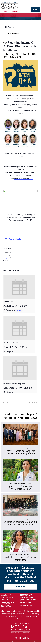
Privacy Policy (31, 641)
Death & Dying (7, 402)
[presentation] (19, 287)
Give (35, 10)
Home (5, 15)
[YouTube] (24, 638)
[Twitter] (17, 638)
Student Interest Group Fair (14, 383)
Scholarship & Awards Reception (30, 402)
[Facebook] (13, 638)
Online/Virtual (7, 263)
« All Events (8, 27)
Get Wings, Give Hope (11, 343)
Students (6, 258)
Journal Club (8, 302)
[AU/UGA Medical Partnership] (13, 7)
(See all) (19, 310)
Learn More (20, 587)
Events (11, 15)
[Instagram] (21, 638)
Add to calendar (15, 239)
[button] (38, 3)
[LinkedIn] (28, 638)
